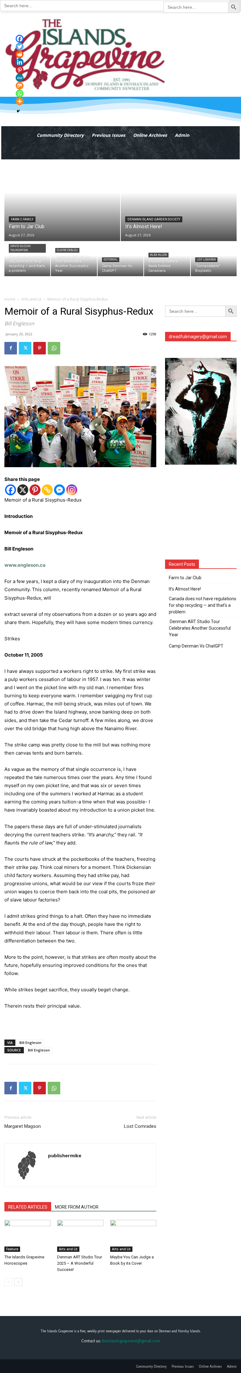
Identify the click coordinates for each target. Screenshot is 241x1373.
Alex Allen (158, 254)
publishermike (64, 1155)
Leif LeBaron (206, 259)
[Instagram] (71, 489)
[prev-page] (8, 1282)
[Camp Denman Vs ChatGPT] (120, 259)
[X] (22, 489)
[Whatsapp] (20, 93)
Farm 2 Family (22, 219)
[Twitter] (25, 348)
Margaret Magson (22, 1126)
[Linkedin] (20, 62)
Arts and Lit (31, 299)
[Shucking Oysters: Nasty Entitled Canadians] (167, 259)
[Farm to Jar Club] (62, 200)
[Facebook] (10, 348)
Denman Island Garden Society (153, 219)
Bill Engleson (30, 1042)
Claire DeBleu (67, 250)
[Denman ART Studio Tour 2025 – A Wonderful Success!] (80, 1236)
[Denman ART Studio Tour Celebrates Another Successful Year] (74, 259)
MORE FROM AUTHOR (77, 1207)
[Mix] (20, 86)
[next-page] (18, 1282)
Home (9, 299)
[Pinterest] (39, 348)
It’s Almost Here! (185, 588)
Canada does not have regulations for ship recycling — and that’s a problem (202, 605)
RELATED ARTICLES (27, 1207)
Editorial (111, 259)
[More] (20, 101)
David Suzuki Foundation (20, 248)
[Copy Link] (47, 489)
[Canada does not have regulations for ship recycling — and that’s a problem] (27, 259)
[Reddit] (20, 54)
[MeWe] (20, 78)
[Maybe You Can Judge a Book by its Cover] (133, 1236)
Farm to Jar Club (185, 577)
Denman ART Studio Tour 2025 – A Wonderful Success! (79, 1263)
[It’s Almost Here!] (179, 200)
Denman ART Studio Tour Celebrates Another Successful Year (200, 628)
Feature (12, 1249)
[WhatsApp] (54, 348)
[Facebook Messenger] (59, 489)
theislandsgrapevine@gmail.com (131, 1340)
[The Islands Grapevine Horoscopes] (27, 1236)
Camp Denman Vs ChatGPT (196, 645)
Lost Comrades (140, 1126)
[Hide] (18, 111)
